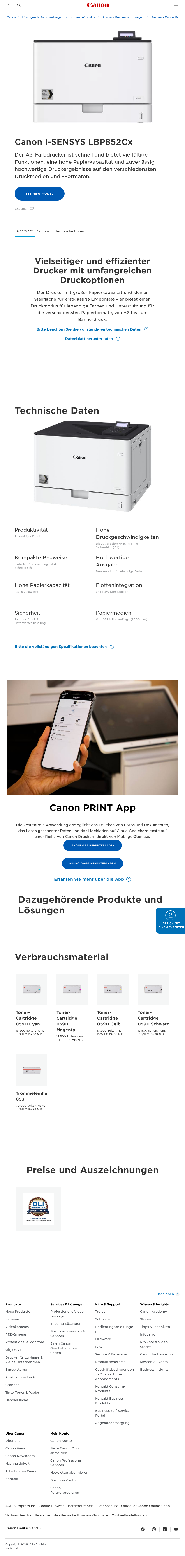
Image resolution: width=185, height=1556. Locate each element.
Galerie (21, 208)
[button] (170, 921)
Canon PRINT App (92, 807)
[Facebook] (143, 1529)
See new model (39, 193)
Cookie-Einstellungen (129, 1515)
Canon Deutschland (22, 1528)
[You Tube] (176, 1529)
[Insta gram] (154, 1529)
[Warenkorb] (8, 6)
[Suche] (19, 5)
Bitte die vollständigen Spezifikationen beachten (61, 647)
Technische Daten (69, 231)
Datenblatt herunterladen (89, 339)
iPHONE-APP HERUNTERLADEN (93, 845)
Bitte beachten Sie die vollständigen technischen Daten (89, 329)
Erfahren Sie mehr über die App (89, 879)
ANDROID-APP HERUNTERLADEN (92, 863)
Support (44, 231)
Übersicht (25, 231)
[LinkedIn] (165, 1529)
